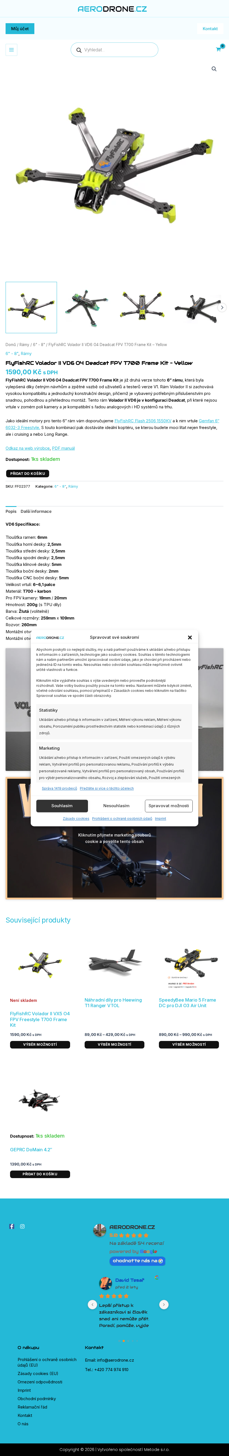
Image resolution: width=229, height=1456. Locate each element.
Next (222, 307)
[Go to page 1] (124, 1341)
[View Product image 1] (31, 307)
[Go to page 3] (133, 1341)
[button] (190, 637)
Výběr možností (40, 1044)
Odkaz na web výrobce (28, 448)
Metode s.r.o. (157, 1449)
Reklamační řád (32, 1407)
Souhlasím (62, 806)
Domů (11, 344)
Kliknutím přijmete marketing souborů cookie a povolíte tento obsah (114, 838)
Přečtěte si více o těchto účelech (107, 788)
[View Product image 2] (87, 307)
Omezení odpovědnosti (40, 1381)
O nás (23, 1423)
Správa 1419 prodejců (59, 788)
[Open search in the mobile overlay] (114, 50)
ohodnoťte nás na (135, 1261)
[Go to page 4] (137, 1340)
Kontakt (25, 1415)
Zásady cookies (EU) (38, 1373)
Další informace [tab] (36, 511)
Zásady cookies (76, 818)
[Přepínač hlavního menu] (11, 50)
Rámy (24, 344)
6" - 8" (39, 344)
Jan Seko (126, 1280)
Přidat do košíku (27, 473)
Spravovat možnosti (169, 806)
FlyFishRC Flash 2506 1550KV (143, 420)
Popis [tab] (11, 511)
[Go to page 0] (119, 1340)
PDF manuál (63, 448)
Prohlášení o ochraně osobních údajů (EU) (47, 1362)
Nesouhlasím (116, 806)
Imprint (160, 818)
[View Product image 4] (197, 307)
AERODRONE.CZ (132, 1227)
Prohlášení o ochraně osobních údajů (122, 818)
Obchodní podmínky (37, 1398)
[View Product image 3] (142, 307)
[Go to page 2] (128, 1341)
